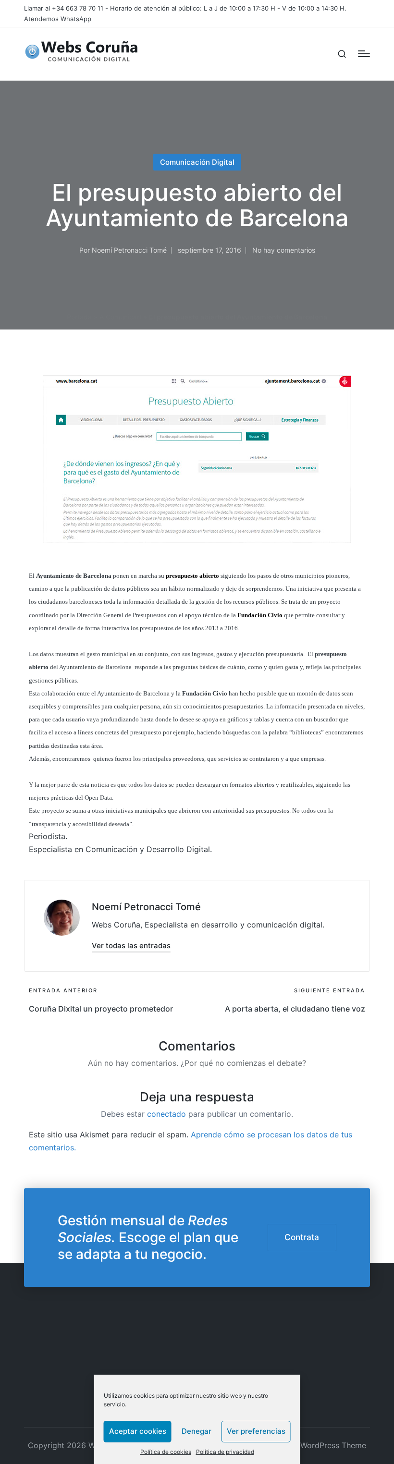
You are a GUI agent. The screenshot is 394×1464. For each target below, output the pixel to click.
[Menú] (364, 53)
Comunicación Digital (197, 162)
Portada (79, 317)
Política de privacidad (225, 1451)
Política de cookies (165, 1451)
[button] (131, 945)
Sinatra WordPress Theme (319, 1445)
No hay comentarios (283, 250)
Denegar (196, 1431)
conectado (166, 1114)
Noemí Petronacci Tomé (146, 907)
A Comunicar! (120, 317)
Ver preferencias (256, 1431)
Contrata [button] (301, 1237)
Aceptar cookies (137, 1431)
